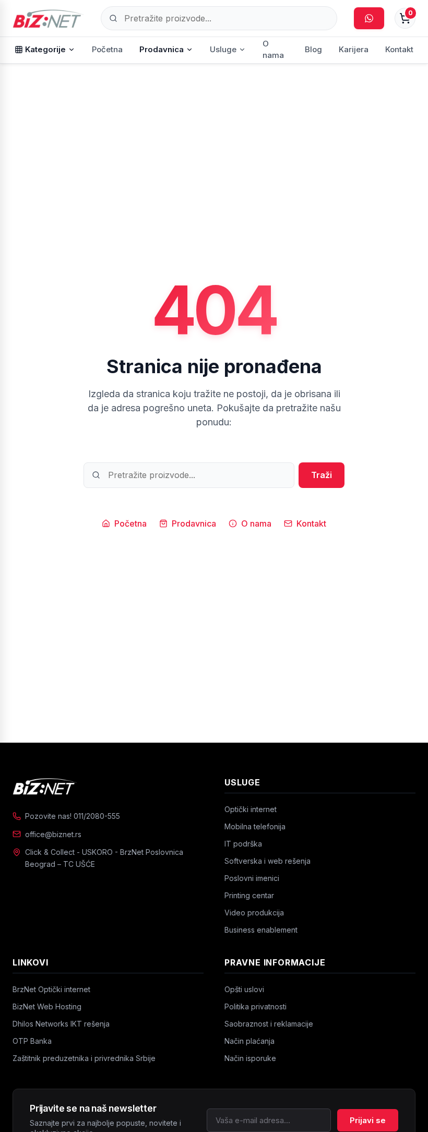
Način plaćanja (249, 1040)
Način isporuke (250, 1058)
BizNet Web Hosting (47, 1006)
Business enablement (261, 929)
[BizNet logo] (108, 786)
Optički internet (250, 809)
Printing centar (249, 895)
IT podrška (243, 843)
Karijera (353, 49)
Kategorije (45, 49)
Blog (313, 49)
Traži (321, 475)
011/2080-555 (97, 816)
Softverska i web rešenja (267, 860)
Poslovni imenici (251, 878)
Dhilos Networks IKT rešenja (61, 1023)
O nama (273, 50)
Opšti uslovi (244, 989)
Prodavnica (161, 49)
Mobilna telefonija (255, 826)
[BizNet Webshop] (48, 18)
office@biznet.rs (53, 834)
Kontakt (399, 49)
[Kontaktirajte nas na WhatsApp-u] (369, 18)
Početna (107, 49)
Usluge (223, 49)
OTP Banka (32, 1040)
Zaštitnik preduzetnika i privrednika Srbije (84, 1058)
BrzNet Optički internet (51, 989)
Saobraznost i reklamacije (268, 1023)
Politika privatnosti (255, 1006)
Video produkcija (254, 912)
